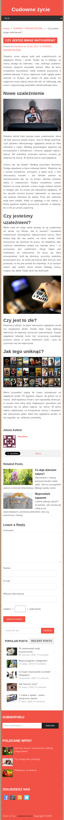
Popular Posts (16, 641)
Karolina (18, 46)
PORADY (18, 28)
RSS (19, 797)
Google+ (12, 797)
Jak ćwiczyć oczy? (28, 684)
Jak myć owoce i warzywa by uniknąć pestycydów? (33, 750)
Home (6, 28)
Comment (8, 530)
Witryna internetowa (13, 593)
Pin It (38, 453)
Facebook (6, 797)
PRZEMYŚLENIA (34, 28)
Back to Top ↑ (10, 816)
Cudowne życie (31, 9)
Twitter (26, 797)
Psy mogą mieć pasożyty (27, 759)
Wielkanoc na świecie (25, 770)
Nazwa (6, 568)
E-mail (6, 580)
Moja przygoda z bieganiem (33, 660)
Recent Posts (41, 641)
